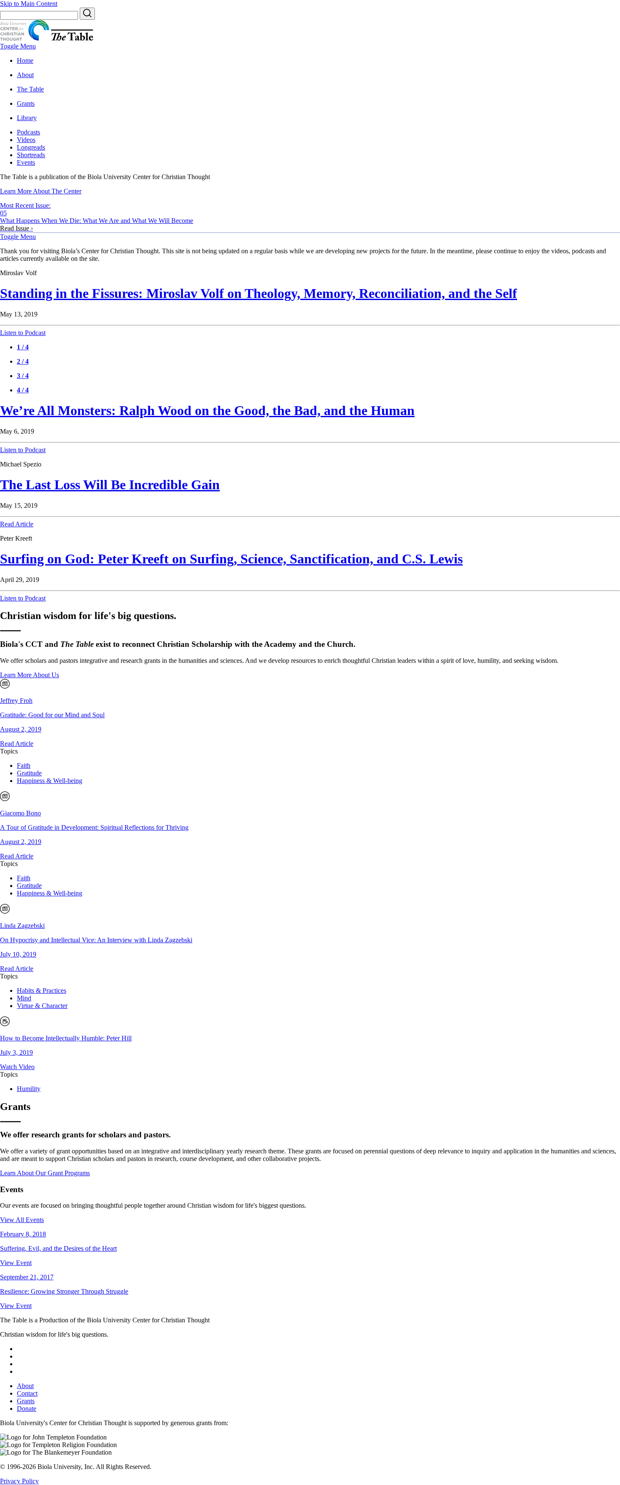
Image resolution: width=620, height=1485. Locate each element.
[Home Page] (13, 38)
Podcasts (28, 132)
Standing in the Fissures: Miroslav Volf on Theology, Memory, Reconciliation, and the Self (258, 293)
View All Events (22, 1219)
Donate (26, 1408)
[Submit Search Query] (87, 14)
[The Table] (72, 38)
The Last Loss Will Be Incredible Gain (110, 484)
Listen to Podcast (23, 332)
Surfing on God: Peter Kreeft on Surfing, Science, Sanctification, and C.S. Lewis (231, 558)
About (25, 1385)
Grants (26, 1401)
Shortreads (31, 154)
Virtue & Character (42, 1005)
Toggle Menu (18, 46)
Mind (24, 998)
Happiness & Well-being (49, 780)
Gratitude (29, 773)
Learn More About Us (29, 674)
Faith (23, 765)
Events (26, 162)
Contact (27, 1393)
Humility (28, 1088)
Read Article (16, 524)
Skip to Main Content (28, 3)
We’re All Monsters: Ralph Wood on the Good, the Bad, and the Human (207, 410)
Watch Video (17, 1066)
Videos (26, 139)
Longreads (31, 147)
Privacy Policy (19, 1481)
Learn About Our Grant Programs (45, 1173)
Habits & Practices (41, 990)
